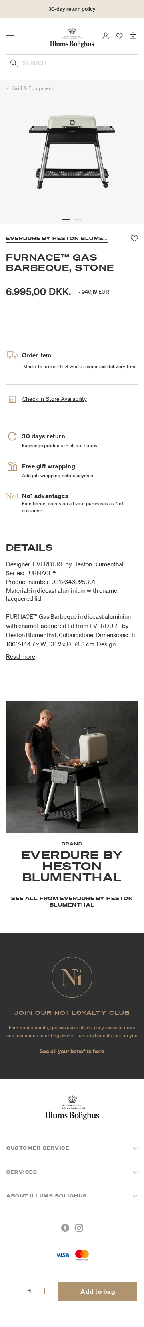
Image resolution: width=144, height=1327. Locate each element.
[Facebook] (65, 1228)
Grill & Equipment (33, 88)
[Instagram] (79, 1228)
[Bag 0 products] (133, 35)
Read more (20, 656)
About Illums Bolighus (46, 1196)
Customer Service (37, 1148)
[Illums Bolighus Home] (72, 36)
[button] (66, 219)
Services (21, 1172)
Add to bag (97, 1291)
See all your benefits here (72, 1051)
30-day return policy (72, 9)
